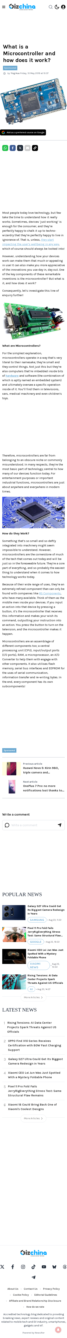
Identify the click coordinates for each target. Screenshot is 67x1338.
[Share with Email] (28, 148)
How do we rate (35, 1306)
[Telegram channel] (33, 1277)
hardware (12, 375)
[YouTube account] (44, 1267)
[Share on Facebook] (13, 148)
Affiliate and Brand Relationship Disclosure (35, 1300)
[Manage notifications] (58, 1330)
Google (36, 942)
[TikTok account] (33, 1267)
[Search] (50, 7)
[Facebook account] (12, 1267)
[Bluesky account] (54, 1267)
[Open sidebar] (3, 7)
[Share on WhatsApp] (5, 148)
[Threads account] (65, 1267)
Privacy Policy (51, 1288)
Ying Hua (15, 73)
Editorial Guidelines (45, 1294)
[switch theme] (57, 7)
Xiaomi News (35, 965)
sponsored (9, 750)
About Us (12, 1288)
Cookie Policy (21, 1294)
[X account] (2, 1267)
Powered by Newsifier (33, 1332)
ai (31, 989)
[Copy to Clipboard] (35, 148)
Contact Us (31, 1288)
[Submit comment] (59, 825)
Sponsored (10, 67)
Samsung (37, 920)
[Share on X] (20, 148)
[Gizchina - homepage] (22, 7)
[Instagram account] (23, 1267)
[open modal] (63, 7)
